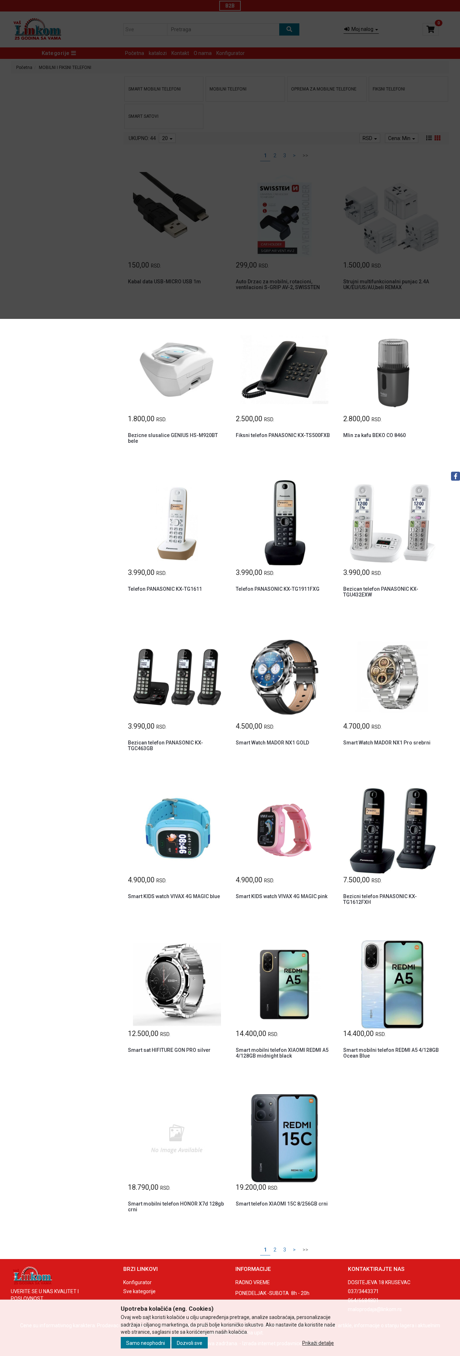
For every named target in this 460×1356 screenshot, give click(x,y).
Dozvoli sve (189, 1343)
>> (305, 1250)
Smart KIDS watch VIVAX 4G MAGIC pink (281, 896)
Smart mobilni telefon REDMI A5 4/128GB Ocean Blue (391, 1052)
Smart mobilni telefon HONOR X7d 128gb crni (176, 1206)
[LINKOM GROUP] (61, 1276)
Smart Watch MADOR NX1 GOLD (272, 743)
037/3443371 (363, 1291)
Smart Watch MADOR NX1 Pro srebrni (387, 743)
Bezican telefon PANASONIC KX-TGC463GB (165, 745)
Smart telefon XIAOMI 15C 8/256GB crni (282, 1204)
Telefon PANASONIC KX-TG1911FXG (277, 589)
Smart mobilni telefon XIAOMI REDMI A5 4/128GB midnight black (282, 1052)
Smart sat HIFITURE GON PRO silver (169, 1050)
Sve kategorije (139, 1291)
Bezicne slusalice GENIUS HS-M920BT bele (173, 438)
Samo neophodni (145, 1343)
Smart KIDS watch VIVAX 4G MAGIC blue (174, 896)
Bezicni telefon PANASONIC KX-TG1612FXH (380, 899)
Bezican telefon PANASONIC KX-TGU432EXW (380, 591)
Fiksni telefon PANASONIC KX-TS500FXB (283, 435)
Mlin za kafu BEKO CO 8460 (374, 435)
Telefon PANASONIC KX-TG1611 (165, 589)
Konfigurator (137, 1282)
